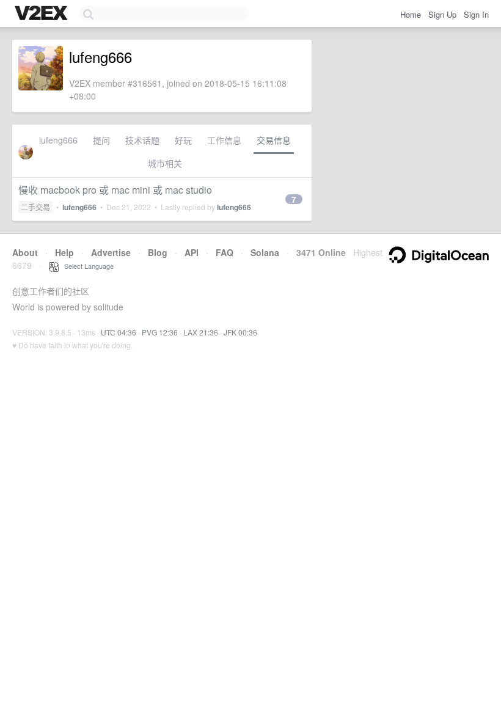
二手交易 (35, 207)
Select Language (86, 266)
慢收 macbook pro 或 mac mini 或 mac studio (115, 190)
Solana (264, 252)
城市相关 (165, 163)
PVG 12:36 (160, 332)
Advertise (111, 252)
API (192, 252)
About (25, 252)
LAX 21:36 (200, 332)
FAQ (224, 252)
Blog (157, 252)
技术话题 (142, 140)
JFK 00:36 (240, 332)
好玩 (183, 140)
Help (64, 252)
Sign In (476, 14)
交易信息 (274, 140)
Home (410, 14)
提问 (101, 140)
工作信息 (224, 140)
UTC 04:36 (118, 332)
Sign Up (442, 14)
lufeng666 (58, 140)
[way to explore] (42, 14)
